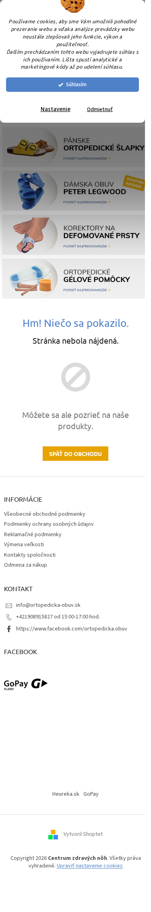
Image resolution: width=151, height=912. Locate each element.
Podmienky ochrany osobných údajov (49, 524)
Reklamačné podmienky (33, 535)
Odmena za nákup (25, 565)
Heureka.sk (65, 794)
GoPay (91, 794)
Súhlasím (76, 84)
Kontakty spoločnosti (30, 555)
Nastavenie (55, 109)
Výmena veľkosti (24, 545)
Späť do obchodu (75, 453)
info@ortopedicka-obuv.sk (48, 605)
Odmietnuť (100, 109)
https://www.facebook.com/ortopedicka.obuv (71, 629)
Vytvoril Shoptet (83, 834)
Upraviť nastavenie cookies (90, 866)
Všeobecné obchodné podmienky (44, 514)
